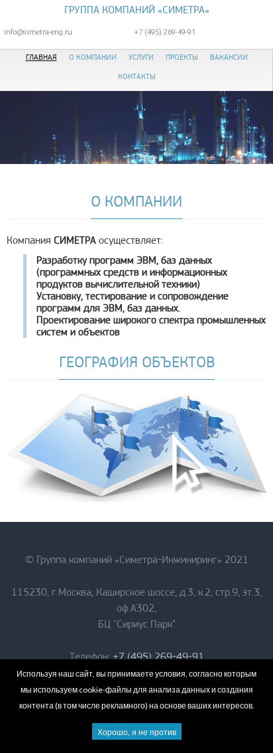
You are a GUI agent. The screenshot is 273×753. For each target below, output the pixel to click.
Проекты (182, 57)
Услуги (141, 57)
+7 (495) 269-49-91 (158, 657)
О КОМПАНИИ (136, 201)
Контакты (137, 76)
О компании (93, 57)
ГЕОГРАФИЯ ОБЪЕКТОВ (137, 362)
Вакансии (229, 57)
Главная (41, 57)
